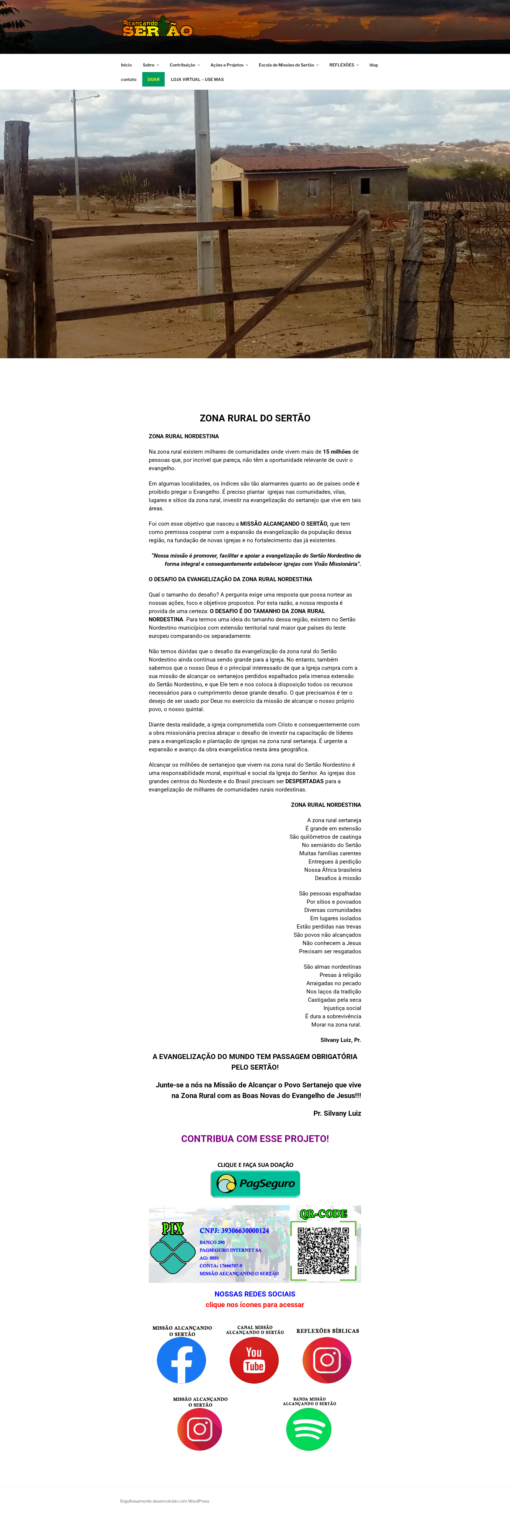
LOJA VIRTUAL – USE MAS (197, 79)
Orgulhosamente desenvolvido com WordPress (164, 1500)
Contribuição (182, 64)
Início (126, 64)
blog (374, 64)
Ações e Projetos (226, 64)
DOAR (154, 79)
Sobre (148, 64)
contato (128, 79)
